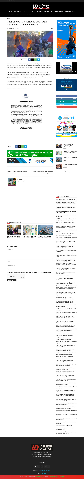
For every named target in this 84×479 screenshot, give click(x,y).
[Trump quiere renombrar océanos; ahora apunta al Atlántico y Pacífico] (14, 230)
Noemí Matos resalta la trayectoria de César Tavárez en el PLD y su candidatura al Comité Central (65, 246)
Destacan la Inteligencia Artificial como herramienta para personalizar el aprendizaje (66, 330)
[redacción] (8, 28)
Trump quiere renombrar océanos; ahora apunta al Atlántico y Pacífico (68, 145)
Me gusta (74, 95)
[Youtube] (15, 1)
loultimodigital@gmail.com (45, 470)
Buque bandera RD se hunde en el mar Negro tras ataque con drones (70, 159)
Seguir (74, 98)
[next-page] (10, 241)
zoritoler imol (58, 308)
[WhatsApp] (35, 59)
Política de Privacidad (60, 476)
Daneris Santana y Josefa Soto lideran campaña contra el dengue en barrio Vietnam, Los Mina (66, 294)
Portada (8, 18)
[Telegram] (38, 59)
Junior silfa (58, 222)
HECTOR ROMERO (59, 250)
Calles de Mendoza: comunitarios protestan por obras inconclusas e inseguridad (66, 207)
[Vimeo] (13, 1)
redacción (12, 28)
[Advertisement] (30, 204)
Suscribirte (73, 106)
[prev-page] (8, 241)
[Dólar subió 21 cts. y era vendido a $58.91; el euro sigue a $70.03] (30, 230)
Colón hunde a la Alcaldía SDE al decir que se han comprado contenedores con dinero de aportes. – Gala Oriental (66, 260)
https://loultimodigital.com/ (22, 181)
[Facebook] (7, 1)
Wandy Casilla (59, 379)
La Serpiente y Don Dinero (64, 275)
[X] (11, 1)
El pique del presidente (67, 425)
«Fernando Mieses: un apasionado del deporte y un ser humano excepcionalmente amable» (65, 396)
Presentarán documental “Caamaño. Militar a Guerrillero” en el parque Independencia (65, 318)
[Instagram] (9, 1)
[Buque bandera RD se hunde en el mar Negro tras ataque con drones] (45, 230)
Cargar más (66, 171)
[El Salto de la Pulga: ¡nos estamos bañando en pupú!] (59, 166)
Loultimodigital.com (39, 476)
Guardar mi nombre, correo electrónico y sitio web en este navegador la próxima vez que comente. (30, 272)
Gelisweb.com (52, 476)
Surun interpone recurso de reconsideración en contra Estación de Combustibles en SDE (66, 255)
